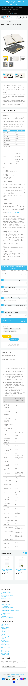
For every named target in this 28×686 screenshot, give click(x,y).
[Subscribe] (19, 11)
